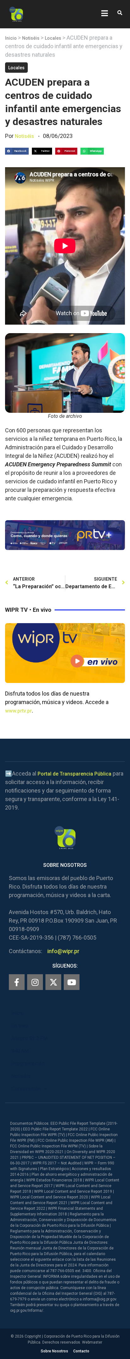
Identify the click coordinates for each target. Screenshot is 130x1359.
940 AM (20, 1051)
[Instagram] (35, 982)
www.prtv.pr (18, 711)
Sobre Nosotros (54, 1351)
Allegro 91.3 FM (29, 1038)
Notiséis (30, 38)
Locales (53, 38)
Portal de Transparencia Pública (74, 774)
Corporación (26, 1089)
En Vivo (19, 1026)
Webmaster (92, 1342)
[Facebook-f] (17, 982)
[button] (120, 13)
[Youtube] (72, 982)
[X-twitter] (53, 982)
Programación (28, 1063)
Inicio (11, 38)
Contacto (81, 1351)
